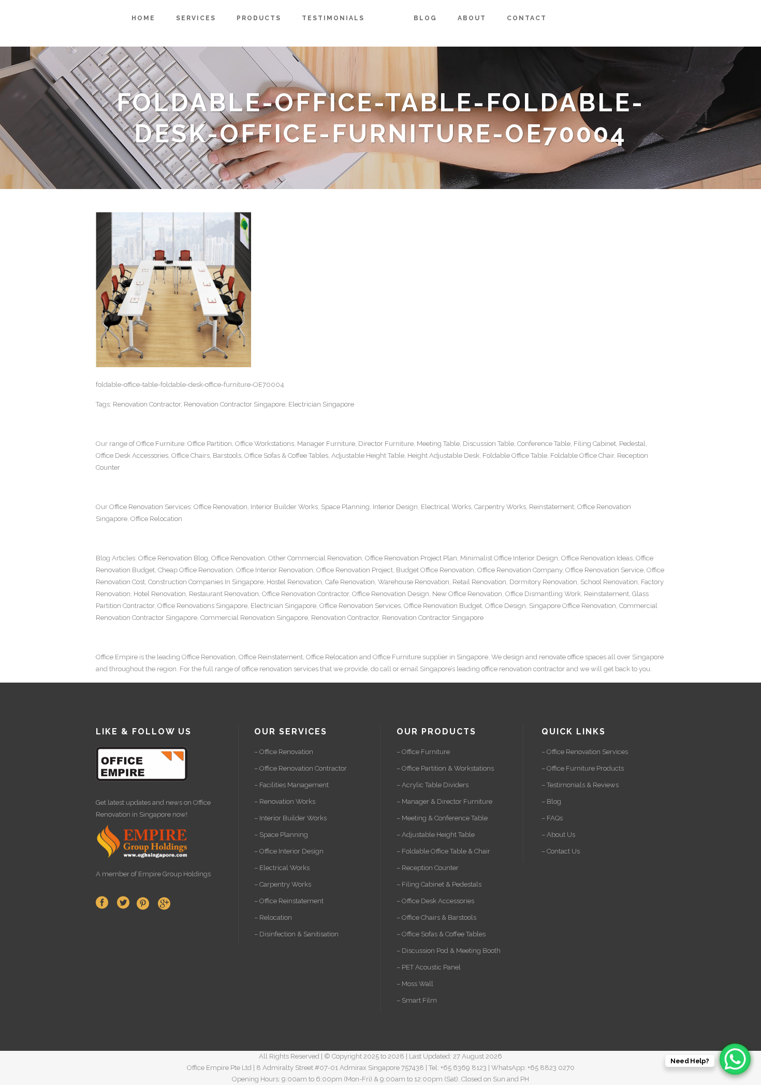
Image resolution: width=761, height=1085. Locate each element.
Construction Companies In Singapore (206, 582)
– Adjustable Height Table (436, 834)
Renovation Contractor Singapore (234, 404)
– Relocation (273, 917)
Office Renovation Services (360, 606)
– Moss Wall (415, 984)
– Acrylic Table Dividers (433, 785)
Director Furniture (386, 443)
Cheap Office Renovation (195, 570)
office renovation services (280, 669)
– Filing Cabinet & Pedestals (439, 884)
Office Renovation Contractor (305, 594)
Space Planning (345, 507)
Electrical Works (446, 507)
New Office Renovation (467, 594)
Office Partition (209, 443)
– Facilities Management (291, 785)
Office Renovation (136, 507)
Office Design (505, 606)
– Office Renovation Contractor (300, 768)
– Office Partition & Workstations (445, 768)
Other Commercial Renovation (315, 558)
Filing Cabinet (595, 443)
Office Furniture (160, 443)
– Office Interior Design (289, 851)
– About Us (558, 834)
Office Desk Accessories (132, 455)
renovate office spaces (572, 657)
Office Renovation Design (390, 594)
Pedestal (632, 443)
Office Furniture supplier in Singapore (430, 657)
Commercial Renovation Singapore (254, 617)
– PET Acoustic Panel (429, 967)
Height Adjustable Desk (443, 455)
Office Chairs (190, 455)
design (513, 657)
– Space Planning (281, 834)
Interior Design (395, 507)
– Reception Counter (428, 868)
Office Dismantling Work (543, 594)
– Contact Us (561, 851)
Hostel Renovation (294, 582)
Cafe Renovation (350, 582)
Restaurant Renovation (224, 594)
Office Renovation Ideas (597, 558)
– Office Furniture (423, 752)
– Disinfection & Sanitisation (296, 934)
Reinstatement (551, 507)
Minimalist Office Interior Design (509, 558)
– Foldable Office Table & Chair (443, 851)
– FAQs (552, 818)
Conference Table (543, 443)
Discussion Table (488, 443)
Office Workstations (264, 443)
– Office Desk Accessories (435, 901)
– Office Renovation (283, 752)
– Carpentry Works (282, 884)
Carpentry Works (500, 507)
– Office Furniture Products (583, 768)
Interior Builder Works (284, 507)
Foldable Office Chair (582, 455)
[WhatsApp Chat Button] (735, 1059)
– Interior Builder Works (290, 818)
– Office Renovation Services (585, 752)
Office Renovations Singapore (202, 606)
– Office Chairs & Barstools (436, 917)
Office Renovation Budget (443, 606)
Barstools (227, 455)
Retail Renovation (479, 582)
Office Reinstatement (271, 657)
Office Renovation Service (604, 570)
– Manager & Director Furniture (444, 801)
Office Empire (117, 657)
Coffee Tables (308, 455)
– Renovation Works (284, 801)
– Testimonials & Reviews (580, 785)
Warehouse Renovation (413, 582)
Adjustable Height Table (367, 455)
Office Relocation (156, 519)
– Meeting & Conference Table (442, 818)
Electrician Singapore (321, 404)
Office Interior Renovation (274, 570)
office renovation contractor (523, 669)
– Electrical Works (282, 868)
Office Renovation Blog (173, 558)
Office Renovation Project (354, 570)
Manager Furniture (326, 443)
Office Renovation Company (519, 570)
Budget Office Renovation (435, 570)
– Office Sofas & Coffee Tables (441, 934)
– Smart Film (417, 1000)
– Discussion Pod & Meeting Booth (449, 950)
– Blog (551, 801)
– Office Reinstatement (289, 901)
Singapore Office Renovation (572, 606)
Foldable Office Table (514, 455)
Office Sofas (262, 455)
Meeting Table (438, 443)
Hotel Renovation (160, 594)
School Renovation (609, 582)
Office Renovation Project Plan (411, 558)
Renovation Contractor (147, 404)
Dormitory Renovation (543, 582)
